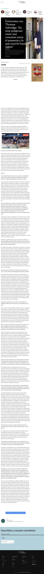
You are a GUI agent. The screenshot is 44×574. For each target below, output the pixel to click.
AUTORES (31, 525)
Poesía (13, 560)
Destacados (23, 563)
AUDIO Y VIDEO (24, 556)
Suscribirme (33, 558)
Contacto (33, 562)
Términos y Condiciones (22, 572)
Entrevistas (7, 19)
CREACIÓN (13, 559)
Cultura (28, 10)
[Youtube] (35, 564)
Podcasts (23, 558)
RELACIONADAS (10, 525)
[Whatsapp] (9, 49)
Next (42, 72)
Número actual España (24, 562)
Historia (13, 564)
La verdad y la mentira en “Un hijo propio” (7, 12)
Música (3, 566)
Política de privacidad (27, 572)
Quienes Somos (34, 560)
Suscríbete (34, 80)
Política (3, 558)
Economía (17, 11)
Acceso (33, 557)
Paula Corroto (10, 520)
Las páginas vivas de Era (40, 12)
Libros (11, 19)
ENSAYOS (13, 563)
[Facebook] (5, 49)
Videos (23, 557)
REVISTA (23, 560)
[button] (1, 2)
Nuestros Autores (34, 561)
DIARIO (3, 556)
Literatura (39, 10)
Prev (32, 72)
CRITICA (3, 563)
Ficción (13, 561)
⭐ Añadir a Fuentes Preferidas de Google (16, 512)
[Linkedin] (8, 49)
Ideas (12, 565)
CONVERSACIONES (14, 556)
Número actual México (24, 561)
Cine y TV (6, 10)
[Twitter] (7, 49)
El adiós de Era (29, 11)
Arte (2, 567)
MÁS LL (33, 556)
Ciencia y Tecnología (18, 10)
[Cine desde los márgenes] (37, 71)
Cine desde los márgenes (37, 77)
